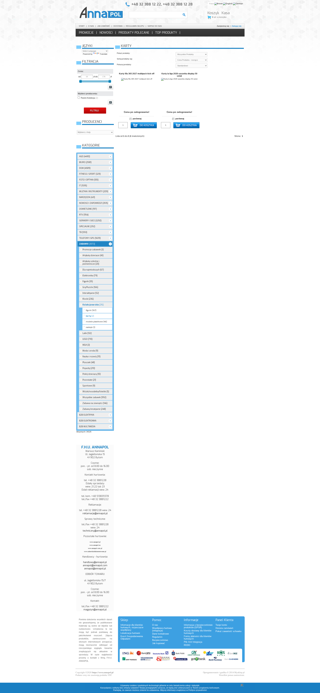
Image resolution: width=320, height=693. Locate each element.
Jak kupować (158, 643)
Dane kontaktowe (160, 634)
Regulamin (157, 637)
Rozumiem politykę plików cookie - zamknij (241, 685)
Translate (103, 54)
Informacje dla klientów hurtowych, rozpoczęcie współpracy (131, 627)
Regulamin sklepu (135, 26)
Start (82, 26)
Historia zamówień (224, 628)
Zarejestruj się (223, 26)
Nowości (106, 33)
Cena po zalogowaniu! (136, 112)
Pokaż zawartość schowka (228, 631)
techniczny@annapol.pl (95, 530)
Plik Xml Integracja (193, 642)
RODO (187, 645)
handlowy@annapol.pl (95, 562)
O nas (91, 26)
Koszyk (213, 12)
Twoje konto (221, 625)
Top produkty (166, 33)
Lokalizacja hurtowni (130, 633)
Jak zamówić (103, 26)
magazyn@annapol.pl (95, 609)
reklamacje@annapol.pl (95, 513)
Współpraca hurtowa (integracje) (162, 629)
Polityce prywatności (197, 690)
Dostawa (118, 26)
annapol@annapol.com (95, 565)
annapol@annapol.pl (95, 568)
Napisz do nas (155, 26)
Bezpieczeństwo (160, 640)
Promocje (86, 33)
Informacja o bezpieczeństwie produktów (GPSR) (198, 626)
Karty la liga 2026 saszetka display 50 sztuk (179, 74)
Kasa (226, 12)
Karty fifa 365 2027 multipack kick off (136, 73)
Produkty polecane (133, 33)
